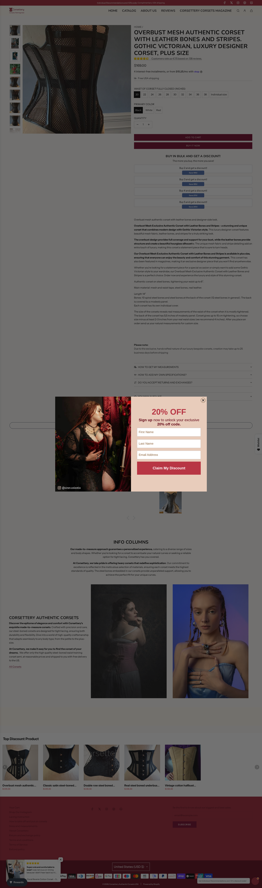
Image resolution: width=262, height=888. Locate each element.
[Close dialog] (203, 400)
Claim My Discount (169, 468)
